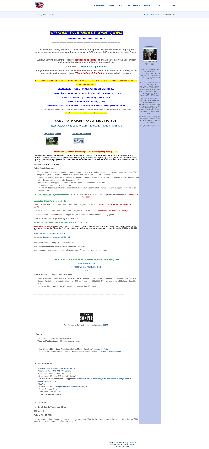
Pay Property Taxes (52, 133)
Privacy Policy (114, 444)
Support (147, 5)
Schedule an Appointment (94, 66)
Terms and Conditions (127, 444)
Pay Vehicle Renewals (81, 133)
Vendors (156, 5)
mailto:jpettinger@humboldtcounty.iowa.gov (70, 387)
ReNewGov (132, 443)
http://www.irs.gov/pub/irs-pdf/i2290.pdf (56, 237)
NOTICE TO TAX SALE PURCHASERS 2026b (86, 267)
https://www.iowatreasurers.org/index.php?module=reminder (86, 125)
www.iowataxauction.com (86, 263)
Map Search (155, 14)
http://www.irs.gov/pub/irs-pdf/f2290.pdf (52, 233)
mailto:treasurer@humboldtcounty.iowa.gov (58, 368)
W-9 (86, 271)
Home (146, 14)
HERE (58, 164)
